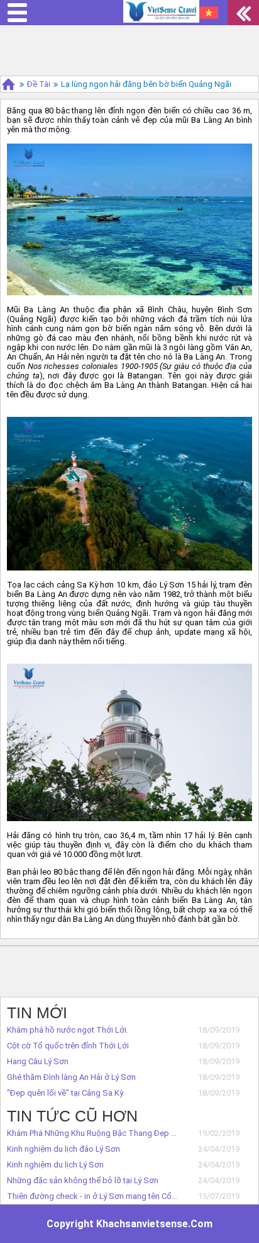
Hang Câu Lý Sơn (38, 1061)
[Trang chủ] (8, 84)
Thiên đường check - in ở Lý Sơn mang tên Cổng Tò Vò (93, 1196)
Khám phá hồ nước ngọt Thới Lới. (67, 1030)
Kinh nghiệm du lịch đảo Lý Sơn (63, 1149)
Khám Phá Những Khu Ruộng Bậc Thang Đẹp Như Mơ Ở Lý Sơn (93, 1133)
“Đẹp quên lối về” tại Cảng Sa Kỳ (65, 1093)
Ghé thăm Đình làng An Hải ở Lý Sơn (71, 1077)
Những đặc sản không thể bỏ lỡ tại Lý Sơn (82, 1180)
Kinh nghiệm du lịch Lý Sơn (55, 1164)
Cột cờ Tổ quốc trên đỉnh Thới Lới (68, 1045)
